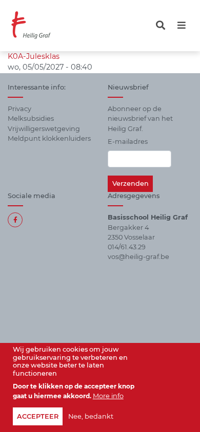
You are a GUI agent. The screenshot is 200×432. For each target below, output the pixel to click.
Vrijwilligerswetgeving (44, 129)
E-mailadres (128, 141)
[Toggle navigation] (160, 25)
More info (108, 396)
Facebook (15, 219)
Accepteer (37, 416)
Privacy (19, 109)
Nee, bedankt (90, 416)
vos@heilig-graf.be (138, 257)
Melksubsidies (31, 118)
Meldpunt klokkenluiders (49, 138)
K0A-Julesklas (33, 56)
